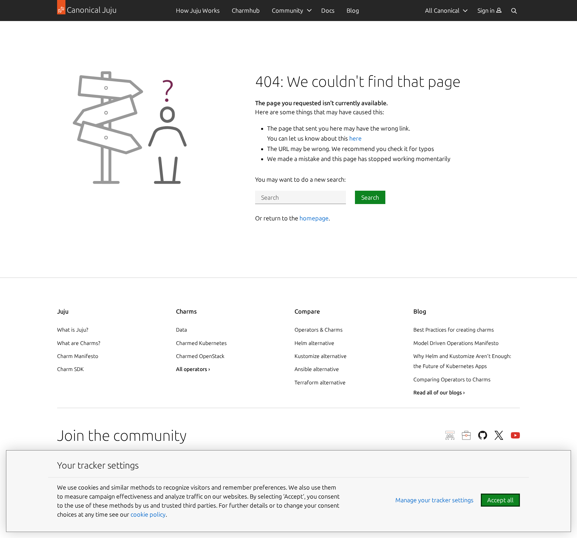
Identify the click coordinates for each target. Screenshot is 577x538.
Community (287, 10)
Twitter (499, 435)
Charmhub (246, 10)
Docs (328, 10)
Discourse (449, 435)
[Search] (514, 10)
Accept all (500, 500)
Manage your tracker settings (434, 500)
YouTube (515, 435)
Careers (466, 435)
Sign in (486, 10)
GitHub (482, 435)
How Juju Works (198, 10)
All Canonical (442, 10)
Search (370, 197)
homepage (314, 218)
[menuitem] (489, 10)
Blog (353, 10)
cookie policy (148, 514)
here (355, 138)
